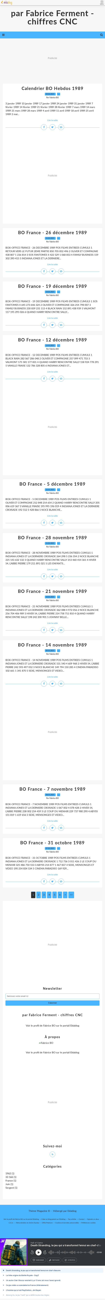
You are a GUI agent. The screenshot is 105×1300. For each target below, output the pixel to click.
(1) (9, 1173)
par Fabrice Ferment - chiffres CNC (52, 18)
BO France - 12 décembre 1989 (52, 340)
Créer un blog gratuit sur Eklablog (53, 1219)
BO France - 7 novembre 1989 (52, 789)
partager (55, 1260)
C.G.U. (11, 1223)
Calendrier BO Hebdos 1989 (53, 88)
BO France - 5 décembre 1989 (52, 484)
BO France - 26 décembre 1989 (52, 233)
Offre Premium (47, 1223)
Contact (81, 1219)
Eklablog (72, 1211)
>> (71, 895)
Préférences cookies (88, 1223)
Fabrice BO (49, 1026)
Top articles (72, 1219)
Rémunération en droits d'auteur (27, 1223)
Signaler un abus (93, 1219)
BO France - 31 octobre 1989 (52, 843)
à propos (71, 1260)
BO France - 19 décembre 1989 (52, 286)
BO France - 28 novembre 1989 (52, 538)
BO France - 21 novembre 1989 (52, 591)
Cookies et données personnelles (67, 1223)
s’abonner (40, 1260)
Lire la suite (52, 120)
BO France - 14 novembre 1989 (52, 645)
